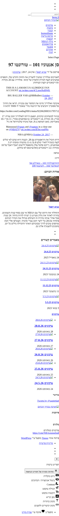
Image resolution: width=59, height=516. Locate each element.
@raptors (33, 126)
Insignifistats (47, 33)
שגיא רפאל (41, 72)
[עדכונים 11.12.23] (49, 279)
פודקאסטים (47, 44)
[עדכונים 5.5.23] (51, 296)
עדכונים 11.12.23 (51, 285)
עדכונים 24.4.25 (51, 251)
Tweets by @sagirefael (48, 401)
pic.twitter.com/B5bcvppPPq (34, 129)
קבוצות (49, 38)
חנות (51, 52)
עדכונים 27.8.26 (43, 340)
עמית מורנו (27, 512)
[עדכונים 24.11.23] (49, 262)
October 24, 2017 (47, 96)
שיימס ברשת (47, 36)
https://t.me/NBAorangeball (46, 433)
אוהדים (49, 49)
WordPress (26, 438)
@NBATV (14, 129)
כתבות (50, 28)
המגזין (50, 30)
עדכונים (49, 25)
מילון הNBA (47, 41)
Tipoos (45, 438)
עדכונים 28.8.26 (43, 325)
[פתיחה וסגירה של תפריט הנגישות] (57, 459)
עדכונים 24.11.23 (51, 268)
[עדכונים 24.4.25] (50, 245)
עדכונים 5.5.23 (52, 302)
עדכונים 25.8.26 (43, 368)
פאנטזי (50, 47)
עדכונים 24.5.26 (43, 383)
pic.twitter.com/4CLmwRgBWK (34, 90)
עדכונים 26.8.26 (43, 354)
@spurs (21, 126)
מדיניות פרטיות (46, 443)
